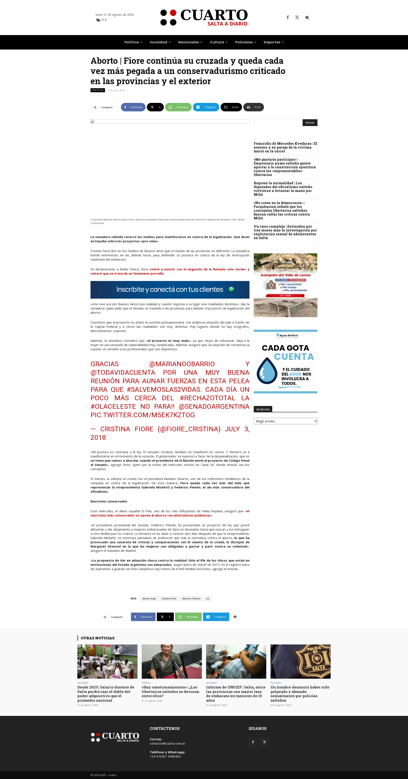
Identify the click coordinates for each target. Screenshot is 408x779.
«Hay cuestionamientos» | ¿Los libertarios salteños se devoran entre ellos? (170, 691)
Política (97, 90)
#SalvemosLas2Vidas (163, 389)
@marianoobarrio (182, 364)
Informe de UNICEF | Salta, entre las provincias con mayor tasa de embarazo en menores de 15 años (235, 693)
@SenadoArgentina (214, 406)
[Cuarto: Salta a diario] (204, 18)
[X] (297, 17)
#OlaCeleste (113, 406)
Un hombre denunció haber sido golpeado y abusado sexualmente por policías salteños (300, 693)
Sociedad (82, 682)
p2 (207, 598)
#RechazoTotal (207, 398)
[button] (307, 18)
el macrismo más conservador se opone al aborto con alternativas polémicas (170, 513)
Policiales (276, 682)
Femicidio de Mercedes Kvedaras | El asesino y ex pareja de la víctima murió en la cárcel (285, 147)
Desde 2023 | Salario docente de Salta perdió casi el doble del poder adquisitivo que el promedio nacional (105, 693)
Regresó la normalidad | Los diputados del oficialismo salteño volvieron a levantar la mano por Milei (283, 189)
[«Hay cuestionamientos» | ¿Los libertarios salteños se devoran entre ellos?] (172, 661)
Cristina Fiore (169, 598)
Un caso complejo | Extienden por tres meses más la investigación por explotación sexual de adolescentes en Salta (285, 232)
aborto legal (149, 598)
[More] (235, 617)
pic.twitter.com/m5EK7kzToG (143, 415)
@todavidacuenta (123, 372)
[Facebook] (287, 17)
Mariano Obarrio (191, 598)
